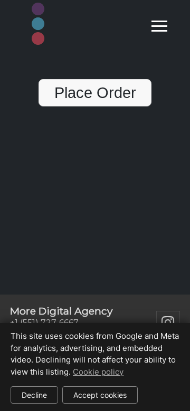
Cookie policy (98, 372)
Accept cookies (100, 394)
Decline (34, 394)
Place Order (95, 92)
